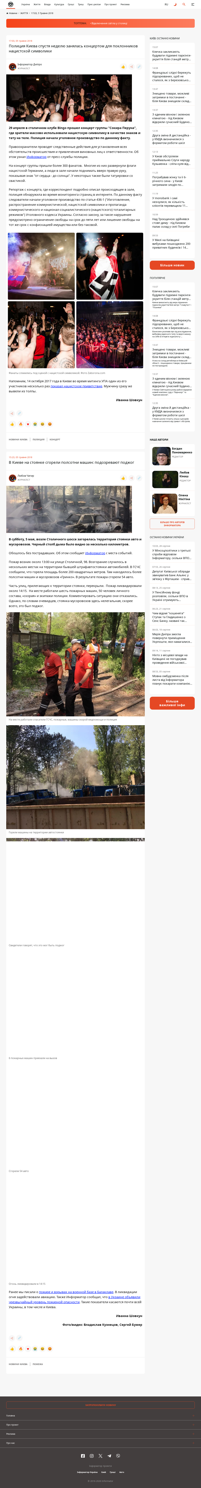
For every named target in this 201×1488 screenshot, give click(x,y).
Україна (25, 4)
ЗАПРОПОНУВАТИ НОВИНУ (100, 1405)
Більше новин (172, 265)
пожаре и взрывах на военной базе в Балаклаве (76, 1292)
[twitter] (100, 1456)
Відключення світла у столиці (109, 23)
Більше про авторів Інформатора (172, 524)
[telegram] (109, 1456)
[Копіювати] (139, 67)
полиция (38, 439)
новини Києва (18, 439)
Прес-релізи (94, 4)
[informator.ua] (10, 4)
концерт (55, 439)
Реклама (125, 4)
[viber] (118, 1456)
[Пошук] (184, 4)
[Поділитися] (131, 67)
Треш (81, 4)
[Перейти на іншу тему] (175, 4)
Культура (59, 4)
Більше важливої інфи (172, 703)
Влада (47, 4)
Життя (37, 4)
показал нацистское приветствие (76, 386)
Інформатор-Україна (87, 1472)
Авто (121, 1472)
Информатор (36, 157)
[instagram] (92, 1456)
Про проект (110, 4)
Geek (103, 1472)
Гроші (71, 4)
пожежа (38, 1364)
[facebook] (83, 1456)
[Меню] (193, 4)
